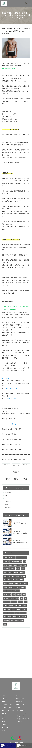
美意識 (14, 616)
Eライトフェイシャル (21, 557)
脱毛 (14, 594)
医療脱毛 (22, 572)
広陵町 (10, 572)
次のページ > (26, 465)
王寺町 (17, 568)
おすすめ (11, 605)
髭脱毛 (10, 587)
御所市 (5, 565)
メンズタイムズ (7, 594)
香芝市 (22, 568)
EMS (14, 609)
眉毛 (25, 565)
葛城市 (5, 572)
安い (5, 591)
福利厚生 (23, 576)
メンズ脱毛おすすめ (14, 598)
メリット (16, 572)
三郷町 (15, 565)
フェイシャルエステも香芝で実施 (11, 439)
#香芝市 (7, 479)
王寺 (13, 576)
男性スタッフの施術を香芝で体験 (11, 449)
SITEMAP (19, 722)
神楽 (13, 579)
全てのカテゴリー (9, 492)
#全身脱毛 (15, 479)
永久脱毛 (21, 602)
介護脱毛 (25, 583)
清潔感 (9, 616)
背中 (20, 605)
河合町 (20, 565)
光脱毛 (5, 583)
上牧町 (5, 557)
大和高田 (11, 583)
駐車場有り (6, 620)
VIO (5, 459)
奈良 (24, 594)
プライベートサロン (19, 620)
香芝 (22, 598)
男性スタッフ (22, 459)
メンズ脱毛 (10, 591)
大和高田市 (6, 568)
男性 (9, 579)
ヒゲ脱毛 (19, 594)
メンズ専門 (16, 587)
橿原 (5, 576)
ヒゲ (19, 616)
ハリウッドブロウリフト (16, 561)
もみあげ (24, 616)
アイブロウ (6, 561)
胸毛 (26, 602)
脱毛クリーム (7, 602)
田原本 (21, 579)
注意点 (17, 576)
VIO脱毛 (12, 568)
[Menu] (29, 3)
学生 (16, 605)
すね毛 (5, 613)
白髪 (9, 576)
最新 (12, 620)
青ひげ (17, 613)
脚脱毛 (9, 609)
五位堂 (5, 605)
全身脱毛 (19, 609)
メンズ (24, 609)
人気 (25, 561)
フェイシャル (10, 459)
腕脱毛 (24, 605)
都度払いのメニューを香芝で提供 (11, 444)
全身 (3, 459)
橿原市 (10, 565)
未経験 (5, 587)
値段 (5, 609)
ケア (5, 616)
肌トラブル (23, 613)
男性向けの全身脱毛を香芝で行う (11, 429)
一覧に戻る (16, 465)
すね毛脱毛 (11, 613)
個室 (5, 624)
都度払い (16, 459)
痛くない (17, 591)
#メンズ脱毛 (23, 479)
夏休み (16, 583)
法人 (5, 579)
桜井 (17, 579)
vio (25, 598)
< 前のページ (6, 465)
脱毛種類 (6, 598)
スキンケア (14, 602)
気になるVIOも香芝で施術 (9, 434)
